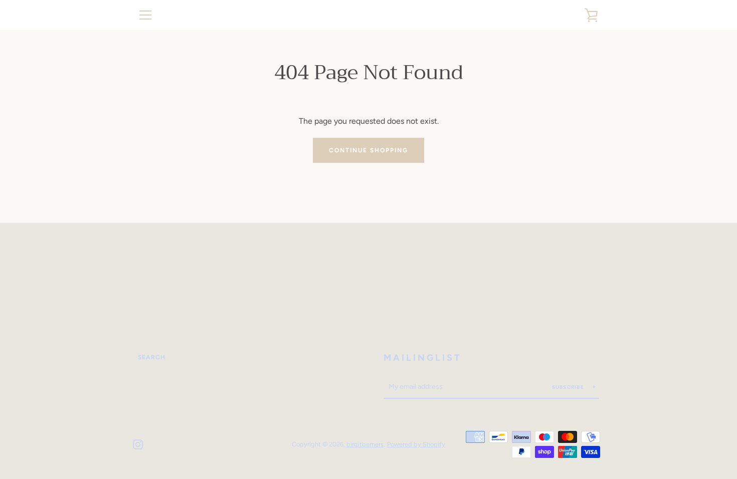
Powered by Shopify (416, 444)
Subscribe (569, 387)
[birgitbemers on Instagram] (138, 443)
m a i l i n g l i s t (422, 357)
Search (151, 357)
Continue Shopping (368, 150)
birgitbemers (365, 444)
